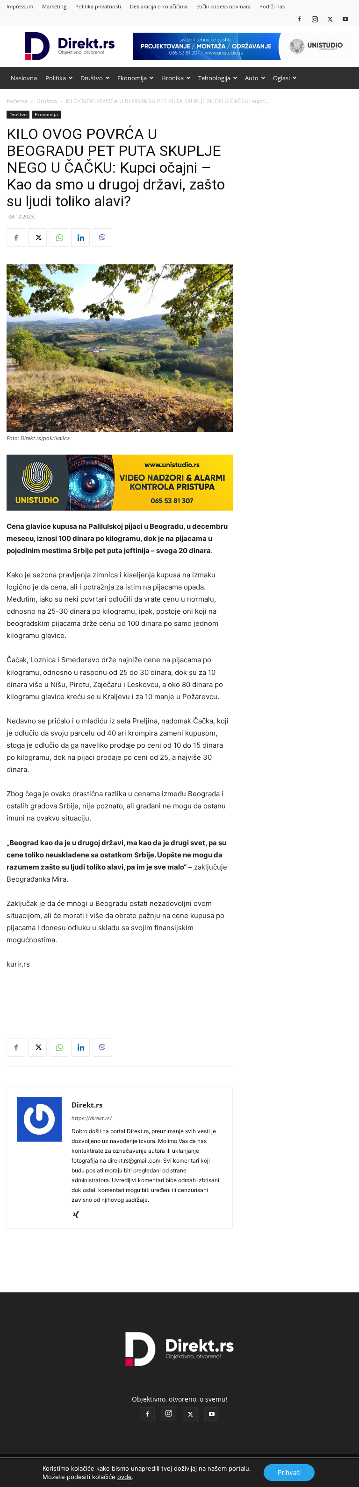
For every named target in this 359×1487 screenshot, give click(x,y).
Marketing (54, 6)
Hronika (172, 78)
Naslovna (24, 78)
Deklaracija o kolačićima (158, 6)
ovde (124, 1476)
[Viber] (102, 237)
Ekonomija (132, 78)
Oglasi (281, 78)
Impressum (20, 6)
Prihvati (289, 1472)
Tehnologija (214, 78)
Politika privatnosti (98, 6)
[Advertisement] (119, 996)
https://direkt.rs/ (92, 1118)
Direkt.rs (87, 1104)
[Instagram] (315, 19)
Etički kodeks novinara (223, 6)
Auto (251, 78)
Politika (55, 78)
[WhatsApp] (59, 237)
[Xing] (79, 1215)
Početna (17, 101)
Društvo (91, 78)
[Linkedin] (80, 237)
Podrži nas (272, 6)
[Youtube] (345, 19)
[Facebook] (299, 19)
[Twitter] (330, 19)
